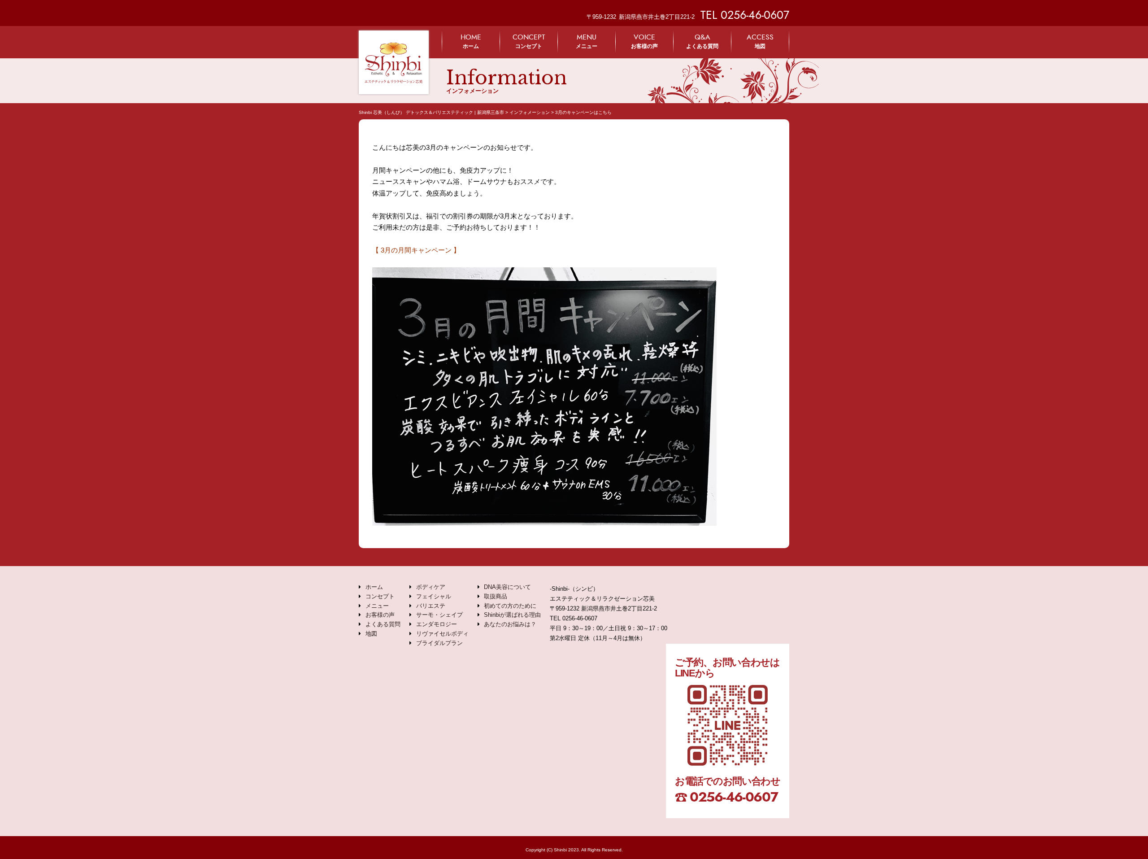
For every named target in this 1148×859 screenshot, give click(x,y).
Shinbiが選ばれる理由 (512, 614)
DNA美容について (507, 587)
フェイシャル (433, 596)
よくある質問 (702, 41)
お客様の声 (644, 41)
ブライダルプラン (439, 643)
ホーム (471, 41)
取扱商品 (495, 596)
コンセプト (529, 41)
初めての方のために (510, 605)
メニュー (586, 41)
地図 (760, 41)
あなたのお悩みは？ (510, 624)
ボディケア (430, 587)
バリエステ (430, 605)
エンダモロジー (436, 624)
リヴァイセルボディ (442, 633)
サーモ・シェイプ (439, 614)
